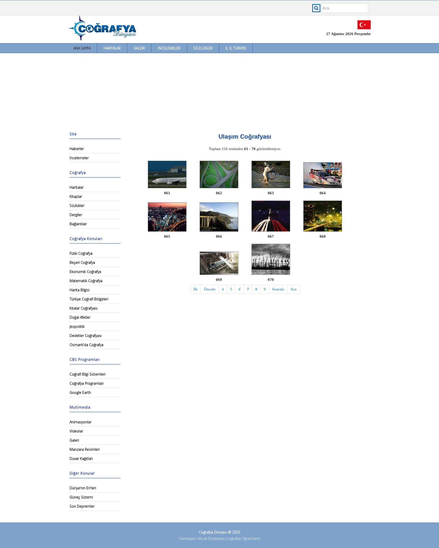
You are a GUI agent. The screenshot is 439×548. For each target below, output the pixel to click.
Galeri (139, 48)
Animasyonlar (80, 422)
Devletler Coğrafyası (86, 335)
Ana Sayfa (82, 48)
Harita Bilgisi (79, 289)
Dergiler (76, 214)
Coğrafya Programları (87, 383)
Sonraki (278, 289)
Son (294, 289)
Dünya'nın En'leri (83, 488)
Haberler (77, 148)
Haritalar (112, 48)
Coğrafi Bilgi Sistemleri (87, 374)
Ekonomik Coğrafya (85, 271)
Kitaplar (76, 196)
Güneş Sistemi (81, 497)
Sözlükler (203, 48)
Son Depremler (82, 506)
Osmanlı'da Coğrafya (86, 344)
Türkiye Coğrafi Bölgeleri (89, 299)
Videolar (76, 431)
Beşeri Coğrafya (82, 262)
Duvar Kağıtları (81, 458)
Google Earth (80, 392)
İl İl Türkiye (236, 48)
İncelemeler (169, 48)
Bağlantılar (78, 223)
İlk (195, 289)
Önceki (209, 289)
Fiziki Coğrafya (81, 253)
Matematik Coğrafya (86, 280)
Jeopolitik (77, 326)
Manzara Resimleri (85, 449)
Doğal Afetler (80, 317)
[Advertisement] (219, 91)
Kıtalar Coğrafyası (84, 308)
